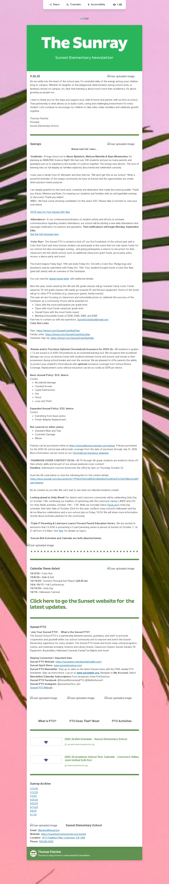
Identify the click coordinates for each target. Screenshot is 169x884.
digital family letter (59, 278)
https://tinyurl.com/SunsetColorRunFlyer (58, 330)
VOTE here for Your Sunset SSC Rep (50, 212)
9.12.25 (34, 792)
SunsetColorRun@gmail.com (92, 319)
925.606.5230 (46, 841)
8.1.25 (33, 814)
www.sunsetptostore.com (68, 665)
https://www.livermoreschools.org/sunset (63, 834)
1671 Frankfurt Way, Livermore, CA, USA (63, 837)
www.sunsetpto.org (88, 672)
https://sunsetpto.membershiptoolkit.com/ (79, 661)
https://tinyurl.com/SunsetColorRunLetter (67, 334)
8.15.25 (34, 807)
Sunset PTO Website (41, 687)
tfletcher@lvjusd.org (48, 830)
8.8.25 (33, 810)
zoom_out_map (135, 78)
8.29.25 (34, 799)
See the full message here (44, 234)
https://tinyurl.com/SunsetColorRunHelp (72, 338)
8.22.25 (34, 803)
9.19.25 (34, 788)
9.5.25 (33, 796)
